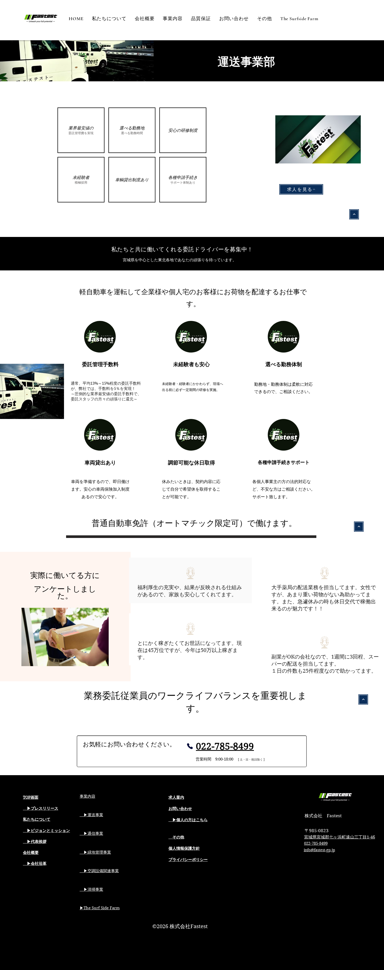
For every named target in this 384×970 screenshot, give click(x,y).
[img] (80, 130)
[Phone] (189, 746)
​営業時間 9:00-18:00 (216, 759)
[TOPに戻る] (354, 214)
